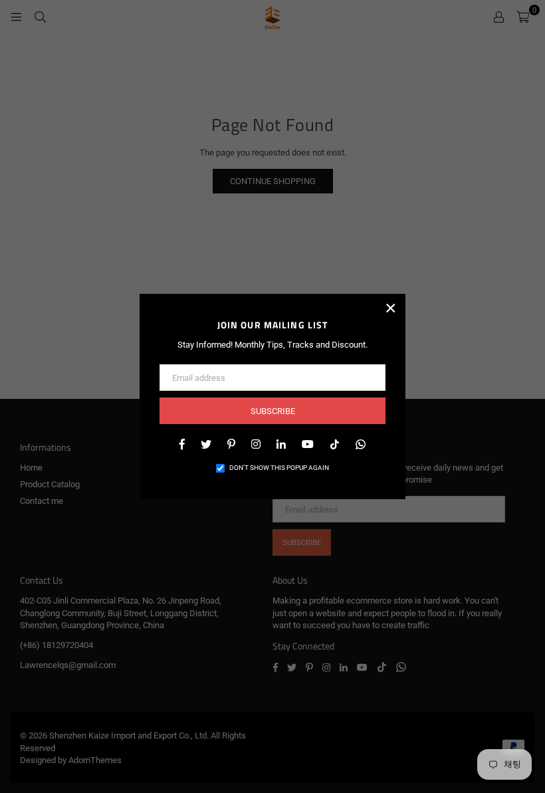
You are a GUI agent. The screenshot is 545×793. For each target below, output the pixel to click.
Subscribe (273, 411)
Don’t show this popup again (279, 467)
